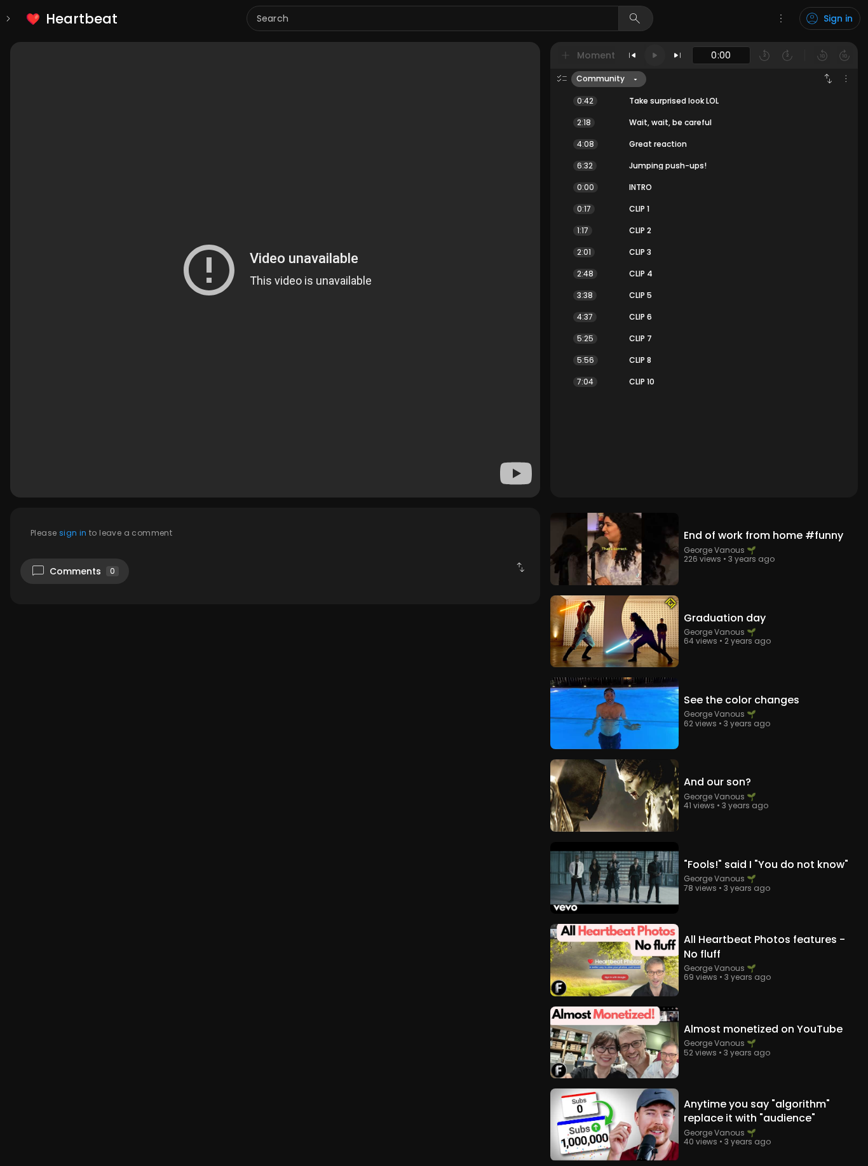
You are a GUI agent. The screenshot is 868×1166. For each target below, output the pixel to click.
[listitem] (72, 19)
